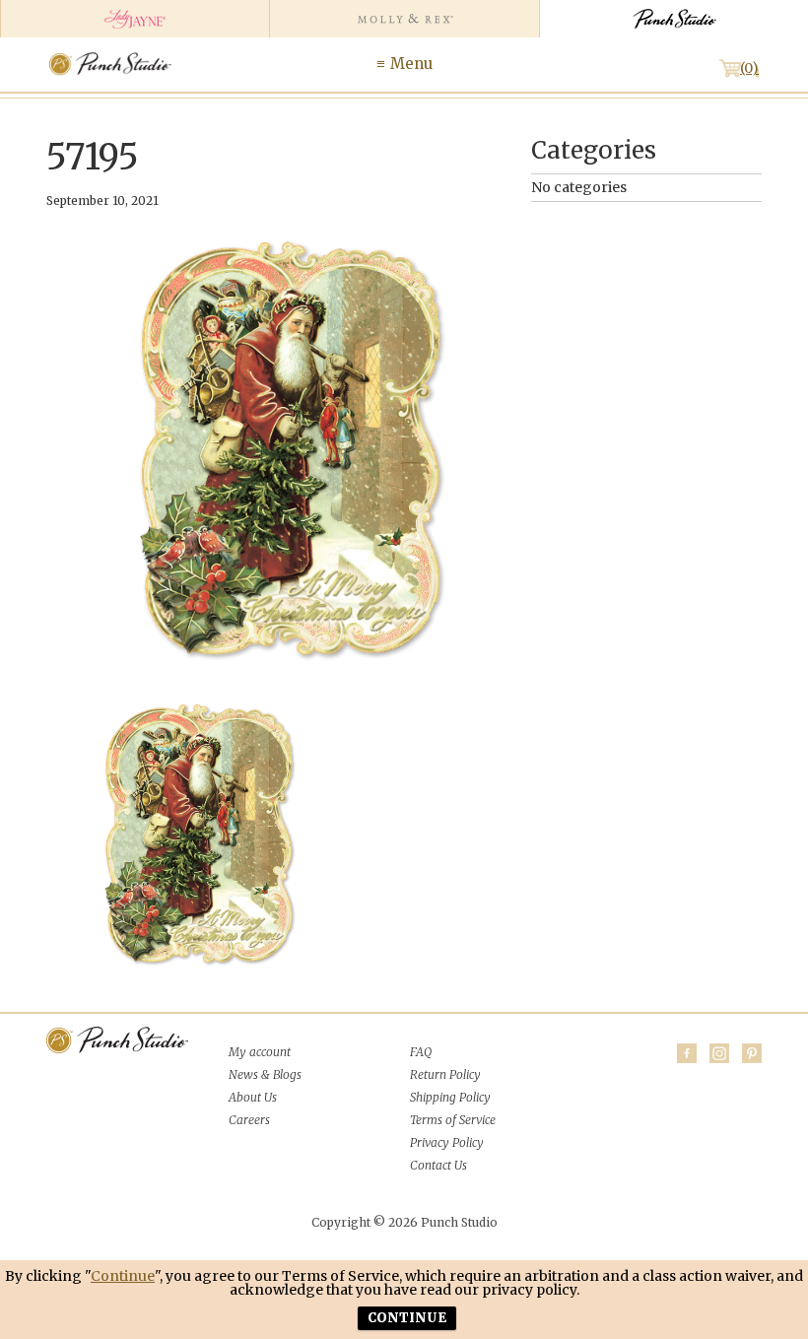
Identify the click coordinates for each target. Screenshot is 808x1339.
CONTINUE (407, 1317)
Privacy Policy (447, 1142)
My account (260, 1051)
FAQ (421, 1051)
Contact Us (438, 1165)
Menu (411, 63)
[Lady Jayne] (134, 18)
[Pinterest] (752, 1053)
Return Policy (445, 1074)
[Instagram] (719, 1053)
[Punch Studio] (673, 18)
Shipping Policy (450, 1097)
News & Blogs (265, 1074)
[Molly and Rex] (403, 18)
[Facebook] (687, 1053)
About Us (253, 1097)
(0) (749, 68)
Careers (249, 1119)
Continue (123, 1276)
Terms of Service (453, 1119)
